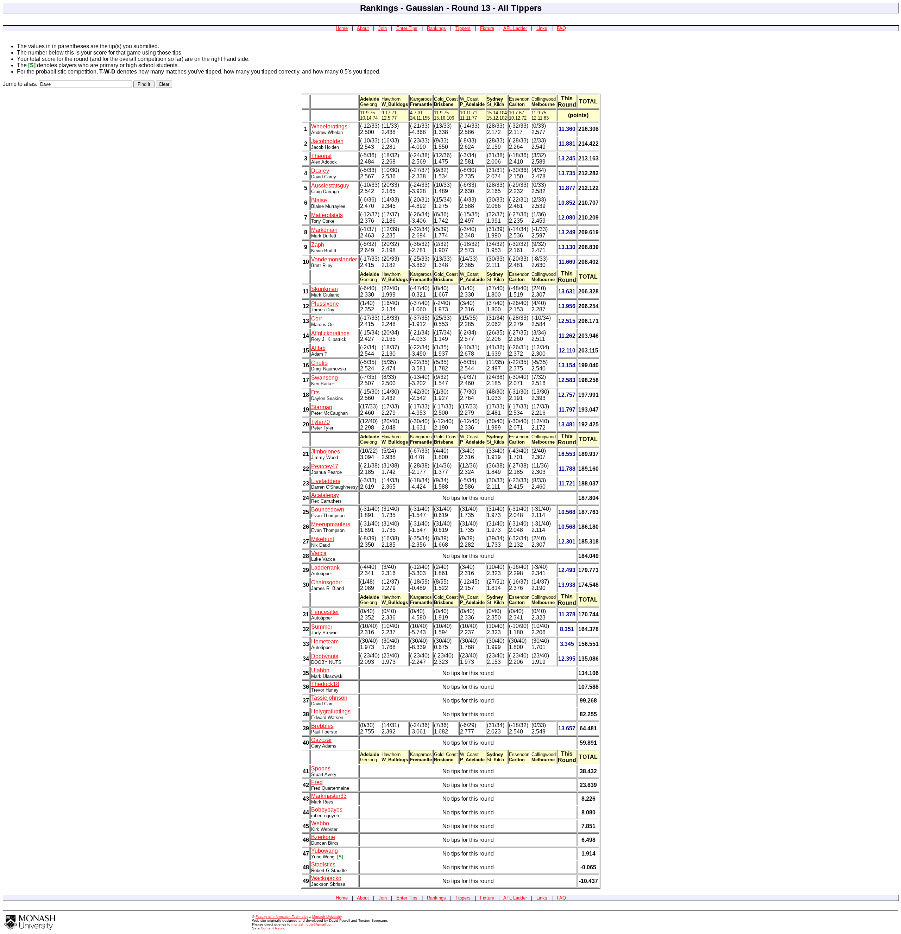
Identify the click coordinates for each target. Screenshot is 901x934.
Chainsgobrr (326, 582)
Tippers (463, 28)
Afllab (318, 348)
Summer (321, 627)
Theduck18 (325, 684)
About (363, 28)
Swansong (324, 378)
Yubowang (324, 851)
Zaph (317, 245)
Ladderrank (325, 568)
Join (382, 28)
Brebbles (322, 726)
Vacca (319, 553)
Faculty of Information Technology (283, 917)
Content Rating (273, 928)
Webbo (320, 823)
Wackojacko (326, 878)
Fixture (487, 28)
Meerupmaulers (330, 524)
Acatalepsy (325, 495)
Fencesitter (325, 612)
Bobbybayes (326, 810)
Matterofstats (327, 215)
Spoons (320, 768)
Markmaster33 (329, 796)
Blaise (319, 200)
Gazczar (321, 740)
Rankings (436, 28)
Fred (317, 782)
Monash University (326, 917)
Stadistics (323, 865)
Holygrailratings (331, 711)
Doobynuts (324, 656)
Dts (315, 392)
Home (342, 28)
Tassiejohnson (329, 698)
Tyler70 (320, 422)
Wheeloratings (329, 126)
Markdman (324, 230)
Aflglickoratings (330, 333)
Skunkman (324, 289)
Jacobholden (327, 141)
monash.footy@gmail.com (312, 924)
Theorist (321, 156)
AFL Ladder (515, 28)
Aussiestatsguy (330, 186)
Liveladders (325, 481)
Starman (321, 407)
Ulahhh (320, 670)
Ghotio (319, 363)
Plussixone (325, 304)
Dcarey (320, 171)
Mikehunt (322, 539)
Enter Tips (406, 28)
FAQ (561, 28)
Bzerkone (323, 837)
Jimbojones (325, 452)
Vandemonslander (334, 259)
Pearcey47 (324, 466)
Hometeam (325, 641)
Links (541, 28)
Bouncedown (327, 510)
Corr (316, 319)
